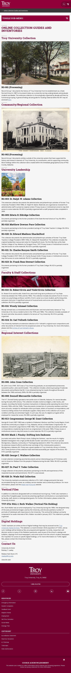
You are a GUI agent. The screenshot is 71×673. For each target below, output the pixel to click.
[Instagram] (35, 591)
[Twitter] (19, 591)
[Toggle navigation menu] (67, 18)
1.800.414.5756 (35, 584)
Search (5, 4)
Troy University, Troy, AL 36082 (35, 578)
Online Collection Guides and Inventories (16, 10)
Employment (5, 616)
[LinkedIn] (51, 591)
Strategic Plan (5, 626)
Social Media (5, 622)
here (9, 100)
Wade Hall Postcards (28, 485)
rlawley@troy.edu (7, 556)
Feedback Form (6, 609)
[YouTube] (68, 591)
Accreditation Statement (8, 635)
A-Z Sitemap (5, 642)
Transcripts (4, 645)
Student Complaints (7, 606)
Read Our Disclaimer (7, 639)
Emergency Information (8, 603)
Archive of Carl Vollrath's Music (23, 328)
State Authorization (7, 649)
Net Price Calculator (7, 619)
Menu (68, 4)
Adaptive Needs (6, 612)
